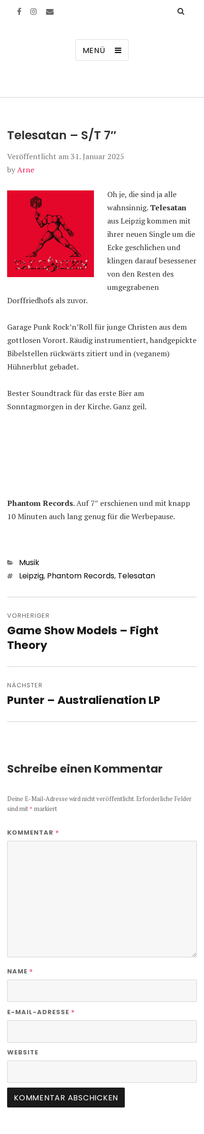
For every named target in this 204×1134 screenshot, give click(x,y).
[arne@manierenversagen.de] (50, 11)
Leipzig (31, 575)
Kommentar (33, 832)
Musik (29, 562)
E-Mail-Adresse (41, 1012)
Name (20, 971)
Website (22, 1052)
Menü (94, 50)
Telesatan (136, 575)
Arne (25, 169)
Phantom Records (80, 575)
